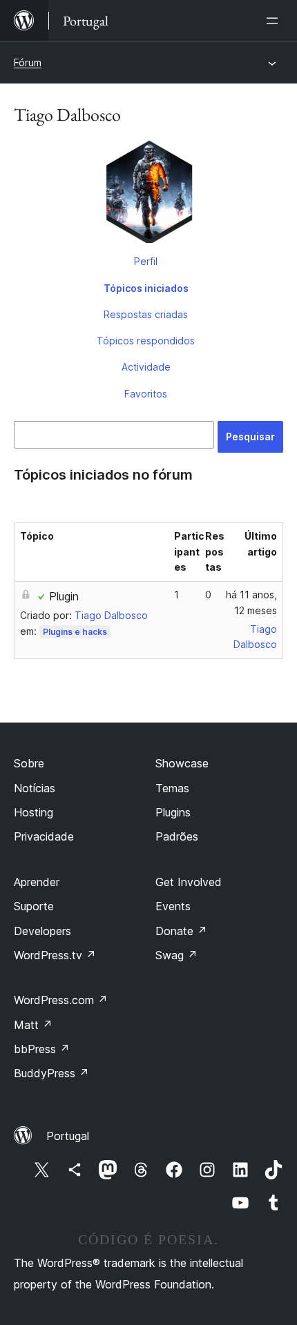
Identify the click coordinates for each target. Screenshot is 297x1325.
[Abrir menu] (275, 20)
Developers (42, 931)
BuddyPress (51, 1073)
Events (173, 906)
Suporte (34, 906)
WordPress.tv (55, 955)
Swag (176, 955)
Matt (33, 1025)
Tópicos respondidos (146, 340)
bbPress (42, 1049)
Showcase (182, 763)
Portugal (67, 1136)
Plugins (173, 812)
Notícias (34, 788)
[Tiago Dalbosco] (148, 193)
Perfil (145, 261)
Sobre (29, 763)
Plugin (64, 596)
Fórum (27, 62)
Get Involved (188, 882)
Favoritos (145, 394)
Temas (172, 788)
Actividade (146, 367)
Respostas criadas (146, 314)
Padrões (176, 836)
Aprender (36, 882)
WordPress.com (61, 1000)
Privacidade (44, 836)
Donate (181, 931)
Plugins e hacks (75, 632)
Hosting (33, 812)
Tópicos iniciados (146, 288)
